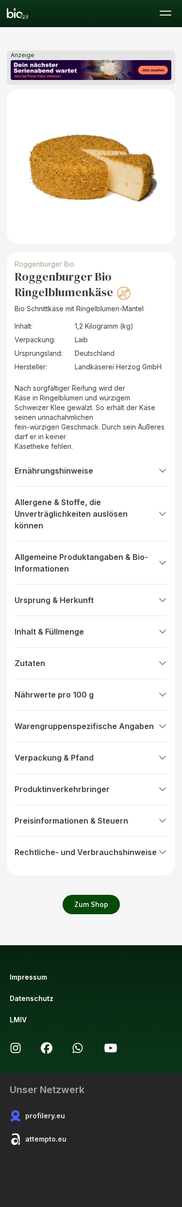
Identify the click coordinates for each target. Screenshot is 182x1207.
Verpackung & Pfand (54, 757)
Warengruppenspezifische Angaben (84, 726)
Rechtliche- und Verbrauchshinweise (86, 852)
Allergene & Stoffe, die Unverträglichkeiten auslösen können (71, 513)
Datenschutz (31, 998)
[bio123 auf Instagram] (15, 1048)
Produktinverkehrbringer (62, 789)
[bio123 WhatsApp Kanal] (77, 1048)
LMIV (18, 1020)
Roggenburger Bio (44, 264)
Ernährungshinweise (54, 471)
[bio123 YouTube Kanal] (110, 1048)
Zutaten (30, 663)
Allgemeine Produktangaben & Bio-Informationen (81, 562)
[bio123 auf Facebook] (46, 1048)
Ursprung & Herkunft (54, 600)
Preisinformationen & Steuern (71, 821)
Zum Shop (91, 904)
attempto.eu (45, 1139)
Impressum (28, 977)
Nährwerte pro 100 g (54, 694)
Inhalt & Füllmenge (49, 631)
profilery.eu (45, 1116)
